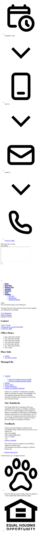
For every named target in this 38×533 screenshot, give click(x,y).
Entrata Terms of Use (11, 452)
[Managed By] (6, 372)
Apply (7, 292)
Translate (7, 376)
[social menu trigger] (1, 263)
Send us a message (10, 440)
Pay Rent (11, 296)
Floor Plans (8, 285)
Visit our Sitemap (6, 315)
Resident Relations (14, 299)
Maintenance (12, 298)
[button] (21, 490)
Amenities (8, 289)
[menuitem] (21, 284)
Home (6, 284)
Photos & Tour (9, 287)
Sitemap (7, 383)
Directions (8, 291)
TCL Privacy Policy (11, 358)
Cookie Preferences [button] (11, 386)
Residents (8, 294)
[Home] (13, 278)
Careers (7, 356)
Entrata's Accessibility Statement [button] (15, 388)
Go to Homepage (6, 313)
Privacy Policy (9, 385)
